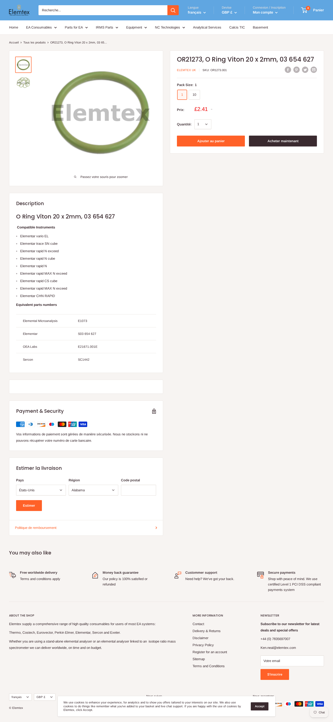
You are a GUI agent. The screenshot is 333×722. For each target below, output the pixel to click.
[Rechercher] (173, 10)
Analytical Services (207, 27)
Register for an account (210, 652)
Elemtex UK (186, 70)
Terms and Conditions (209, 666)
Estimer (29, 505)
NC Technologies (167, 27)
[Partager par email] (314, 69)
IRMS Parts (104, 27)
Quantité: (184, 124)
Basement (260, 27)
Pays (20, 480)
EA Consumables (39, 27)
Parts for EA (74, 27)
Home (13, 27)
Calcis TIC (237, 27)
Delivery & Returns (207, 631)
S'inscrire (274, 674)
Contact (198, 624)
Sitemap (199, 659)
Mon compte (263, 12)
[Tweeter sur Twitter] (305, 69)
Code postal (130, 480)
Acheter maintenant (283, 141)
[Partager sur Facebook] (288, 69)
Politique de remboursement (35, 528)
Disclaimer (200, 638)
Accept (259, 706)
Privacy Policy (203, 645)
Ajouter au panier (211, 141)
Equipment (134, 27)
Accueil (14, 42)
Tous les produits (34, 42)
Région (74, 480)
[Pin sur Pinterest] (296, 69)
